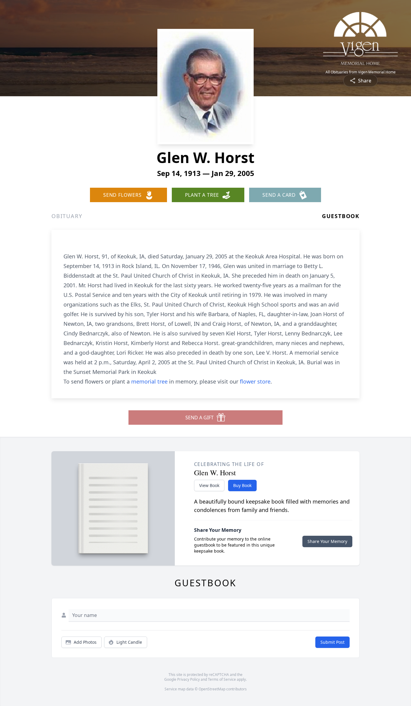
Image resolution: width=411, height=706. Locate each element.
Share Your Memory (327, 541)
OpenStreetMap (212, 689)
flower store (255, 381)
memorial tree (149, 381)
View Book (209, 485)
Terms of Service (222, 679)
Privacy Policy (188, 679)
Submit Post (332, 642)
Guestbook (341, 216)
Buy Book (242, 485)
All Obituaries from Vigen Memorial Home (361, 72)
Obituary (66, 216)
